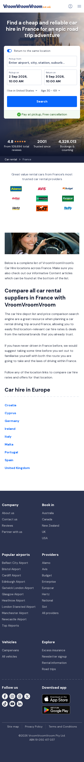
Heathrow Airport (13, 600)
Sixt (44, 607)
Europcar (48, 588)
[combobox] (42, 62)
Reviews (7, 526)
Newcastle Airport (14, 619)
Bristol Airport (11, 569)
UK (44, 532)
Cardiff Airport (11, 575)
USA (45, 538)
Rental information (54, 663)
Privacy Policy (34, 726)
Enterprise (49, 582)
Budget (47, 575)
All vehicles (9, 657)
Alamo (46, 563)
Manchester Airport (15, 613)
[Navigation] (79, 6)
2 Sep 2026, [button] (18, 76)
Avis (44, 569)
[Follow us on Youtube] (12, 704)
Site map (13, 726)
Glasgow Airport (13, 594)
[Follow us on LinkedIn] (20, 704)
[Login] (70, 6)
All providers (50, 613)
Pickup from (13, 19)
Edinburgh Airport (13, 582)
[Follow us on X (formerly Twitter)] (27, 696)
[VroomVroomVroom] (27, 6)
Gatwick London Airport (18, 588)
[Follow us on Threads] (20, 696)
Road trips (49, 669)
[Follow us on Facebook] (5, 696)
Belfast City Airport (15, 563)
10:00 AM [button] (16, 81)
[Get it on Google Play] (56, 710)
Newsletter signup (54, 657)
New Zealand (50, 526)
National (47, 600)
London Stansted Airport (19, 607)
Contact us (9, 519)
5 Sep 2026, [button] (55, 76)
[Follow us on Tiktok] (5, 704)
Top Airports (10, 626)
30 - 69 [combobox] (49, 90)
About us (8, 513)
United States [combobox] (20, 90)
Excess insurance (53, 650)
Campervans (10, 650)
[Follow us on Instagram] (12, 696)
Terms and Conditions (63, 726)
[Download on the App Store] (56, 699)
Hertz (46, 594)
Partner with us (12, 532)
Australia (48, 513)
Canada (47, 519)
